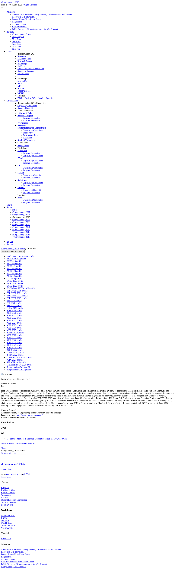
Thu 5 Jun (16, 46)
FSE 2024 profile (14, 300)
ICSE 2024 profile (14, 323)
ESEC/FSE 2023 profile (17, 298)
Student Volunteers (26, 71)
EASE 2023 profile (15, 281)
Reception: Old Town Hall (23, 17)
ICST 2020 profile (14, 335)
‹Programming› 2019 (21, 232)
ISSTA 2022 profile (15, 355)
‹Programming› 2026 (21, 215)
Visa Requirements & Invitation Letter (17, 562)
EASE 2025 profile (15, 286)
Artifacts (21, 66)
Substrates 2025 (8, 525)
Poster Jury (28, 133)
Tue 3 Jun (16, 41)
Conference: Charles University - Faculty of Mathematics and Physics (42, 14)
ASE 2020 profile (14, 263)
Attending (11, 12)
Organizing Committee (27, 105)
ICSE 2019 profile (14, 310)
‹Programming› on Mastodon (13, 566)
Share (3, 448)
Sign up (10, 244)
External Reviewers (31, 120)
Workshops (22, 63)
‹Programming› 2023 (21, 222)
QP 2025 (5, 520)
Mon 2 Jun (16, 39)
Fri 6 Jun (16, 49)
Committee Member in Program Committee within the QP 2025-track (37, 439)
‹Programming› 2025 (10, 248)
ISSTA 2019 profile (15, 352)
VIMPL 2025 (7, 528)
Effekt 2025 (6, 538)
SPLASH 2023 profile (16, 362)
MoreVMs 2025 (8, 515)
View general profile (8, 453)
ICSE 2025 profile (14, 325)
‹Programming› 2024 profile (19, 370)
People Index (23, 145)
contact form (6, 469)
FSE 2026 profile (14, 303)
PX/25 (4, 518)
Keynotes (22, 56)
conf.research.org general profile (20, 256)
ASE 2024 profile (14, 273)
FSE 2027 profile (14, 305)
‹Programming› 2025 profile (13, 251)
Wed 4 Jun (16, 44)
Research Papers (25, 61)
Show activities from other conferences (18, 443)
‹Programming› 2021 (21, 227)
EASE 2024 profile (15, 283)
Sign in (10, 241)
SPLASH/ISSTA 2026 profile (19, 365)
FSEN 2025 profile (15, 308)
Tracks (9, 51)
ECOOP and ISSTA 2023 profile (21, 288)
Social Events (23, 73)
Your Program (18, 36)
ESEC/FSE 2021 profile (17, 293)
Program (10, 31)
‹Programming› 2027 (21, 212)
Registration (17, 22)
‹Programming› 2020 (21, 229)
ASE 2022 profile (14, 268)
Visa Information (19, 26)
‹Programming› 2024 (21, 219)
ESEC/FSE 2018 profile (17, 291)
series (22, 248)
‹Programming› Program (22, 34)
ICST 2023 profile (14, 342)
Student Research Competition (31, 68)
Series (14, 210)
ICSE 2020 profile (14, 313)
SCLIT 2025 (6, 523)
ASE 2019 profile (14, 261)
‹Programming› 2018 (21, 234)
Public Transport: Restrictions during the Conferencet (35, 29)
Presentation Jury (30, 135)
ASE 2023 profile (14, 271)
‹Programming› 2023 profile (19, 367)
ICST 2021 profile (14, 337)
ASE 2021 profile (14, 266)
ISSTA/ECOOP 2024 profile (19, 357)
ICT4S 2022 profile (15, 350)
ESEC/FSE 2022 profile (17, 296)
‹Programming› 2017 (21, 237)
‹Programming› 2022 (21, 224)
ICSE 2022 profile (14, 318)
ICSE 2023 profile (14, 320)
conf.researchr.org (14, 474)
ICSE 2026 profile (14, 328)
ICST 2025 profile (14, 345)
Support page (6, 477)
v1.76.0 (26, 474)
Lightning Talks (24, 59)
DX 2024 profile (14, 278)
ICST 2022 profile (14, 340)
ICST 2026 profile (14, 347)
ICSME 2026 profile (15, 333)
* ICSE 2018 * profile (16, 259)
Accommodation (19, 24)
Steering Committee (26, 108)
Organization (12, 100)
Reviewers (27, 137)
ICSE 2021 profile (14, 315)
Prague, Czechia (30, 5)
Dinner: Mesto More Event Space (26, 19)
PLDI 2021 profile (15, 360)
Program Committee (31, 118)
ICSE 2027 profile (14, 330)
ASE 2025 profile (14, 276)
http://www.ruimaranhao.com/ (29, 415)
